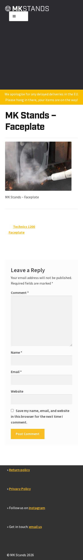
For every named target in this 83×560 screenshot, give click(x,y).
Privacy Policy (20, 488)
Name (16, 352)
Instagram (37, 508)
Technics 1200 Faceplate (22, 229)
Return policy (19, 470)
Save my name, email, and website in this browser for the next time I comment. (40, 416)
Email (16, 371)
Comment (20, 292)
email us (35, 526)
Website (17, 391)
